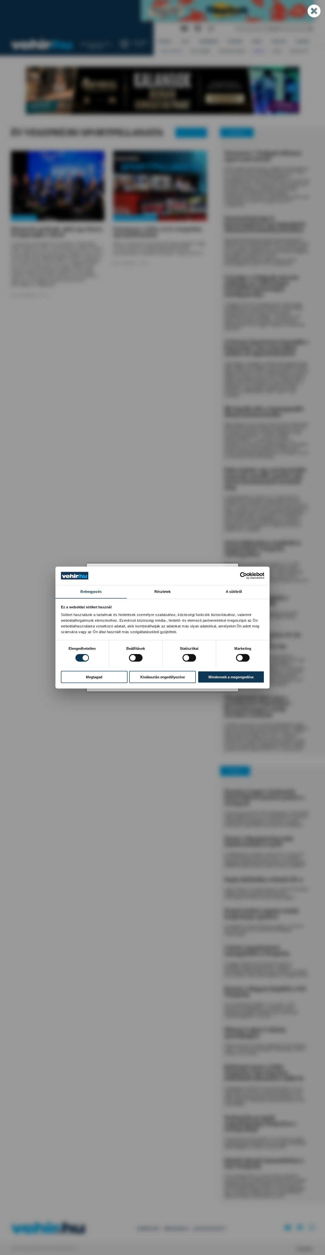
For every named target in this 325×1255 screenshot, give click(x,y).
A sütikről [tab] (234, 591)
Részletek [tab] (162, 591)
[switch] (136, 657)
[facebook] (198, 28)
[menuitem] (165, 41)
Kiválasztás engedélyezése (162, 677)
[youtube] (184, 28)
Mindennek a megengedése (231, 677)
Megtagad (94, 677)
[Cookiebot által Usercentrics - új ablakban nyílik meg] (243, 575)
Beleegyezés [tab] (91, 591)
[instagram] (211, 28)
